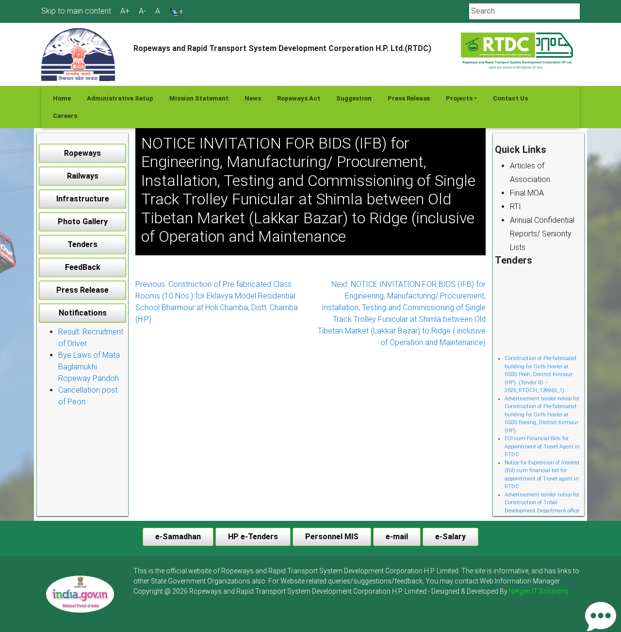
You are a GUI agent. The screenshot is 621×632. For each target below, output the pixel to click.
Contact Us (510, 98)
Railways (82, 176)
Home (62, 98)
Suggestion (354, 98)
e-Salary (450, 536)
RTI (515, 206)
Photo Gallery (83, 221)
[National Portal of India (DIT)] (80, 594)
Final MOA (527, 193)
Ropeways (82, 153)
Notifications (83, 312)
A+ (125, 11)
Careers (65, 115)
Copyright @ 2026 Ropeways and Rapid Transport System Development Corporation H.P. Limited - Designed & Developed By (351, 591)
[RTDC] (518, 51)
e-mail (397, 536)
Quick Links (520, 149)
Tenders (82, 244)
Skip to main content (76, 11)
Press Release (409, 98)
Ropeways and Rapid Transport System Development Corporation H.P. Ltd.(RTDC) (282, 48)
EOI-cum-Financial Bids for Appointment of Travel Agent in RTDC (542, 443)
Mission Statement (199, 98)
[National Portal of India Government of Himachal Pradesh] (80, 594)
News (253, 98)
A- (142, 11)
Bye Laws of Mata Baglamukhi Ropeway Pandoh (89, 366)
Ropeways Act (298, 98)
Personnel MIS (332, 536)
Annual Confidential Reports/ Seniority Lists (542, 234)
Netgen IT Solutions (539, 591)
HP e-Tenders (253, 536)
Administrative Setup (120, 98)
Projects (459, 98)
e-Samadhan (178, 536)
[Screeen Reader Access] (176, 11)
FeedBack (82, 267)
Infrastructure (82, 198)
